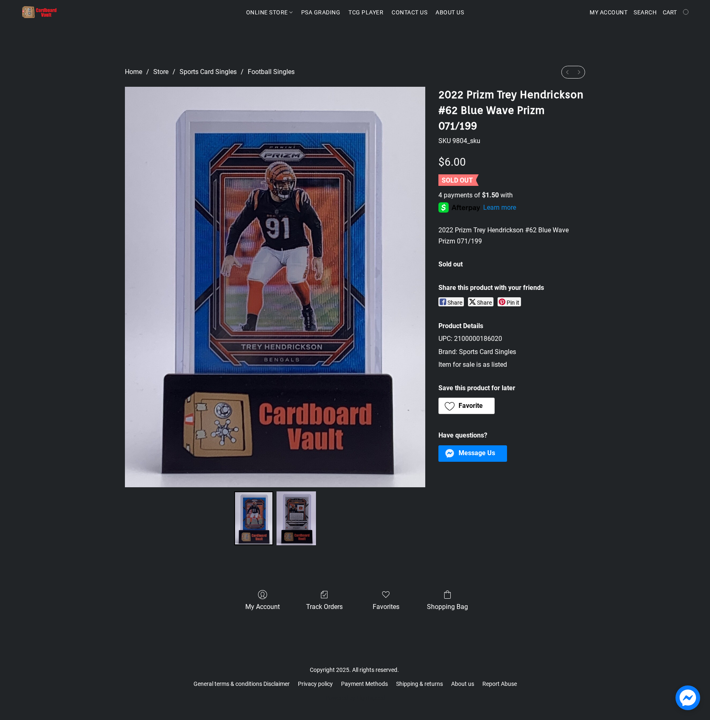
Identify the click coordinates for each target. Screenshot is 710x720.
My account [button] (608, 12)
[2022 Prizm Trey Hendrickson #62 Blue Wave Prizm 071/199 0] (254, 518)
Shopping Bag (447, 607)
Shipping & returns (419, 684)
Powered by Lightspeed (355, 698)
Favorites (386, 607)
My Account (262, 607)
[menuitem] (567, 72)
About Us (450, 12)
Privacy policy (315, 684)
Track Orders (324, 607)
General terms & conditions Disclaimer (242, 684)
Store (160, 72)
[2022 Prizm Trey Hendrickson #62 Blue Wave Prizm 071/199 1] (296, 518)
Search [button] (645, 12)
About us (462, 684)
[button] (39, 12)
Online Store (268, 12)
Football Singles (271, 72)
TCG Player (365, 12)
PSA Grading (321, 12)
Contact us (409, 12)
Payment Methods (364, 684)
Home (133, 72)
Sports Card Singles (208, 72)
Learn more (499, 207)
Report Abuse (499, 684)
